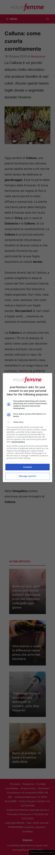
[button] (27, 422)
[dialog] (27, 427)
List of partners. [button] (18, 441)
